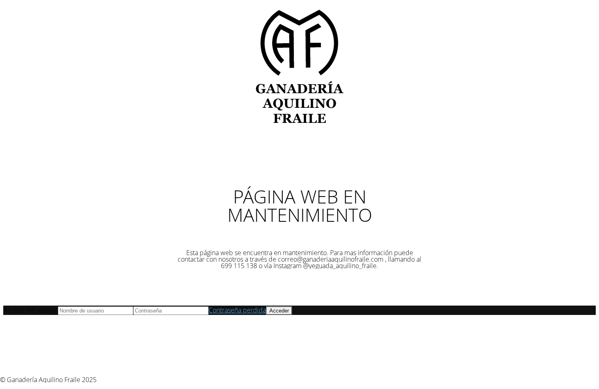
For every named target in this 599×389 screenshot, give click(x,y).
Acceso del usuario (30, 310)
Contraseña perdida (237, 310)
